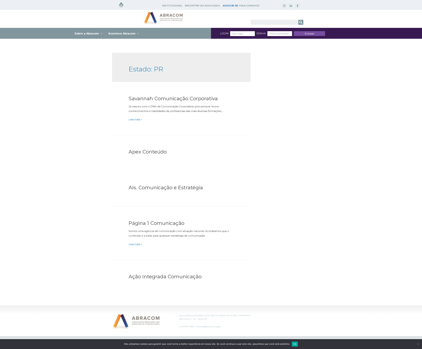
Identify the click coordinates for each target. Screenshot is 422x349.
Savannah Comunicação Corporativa (173, 98)
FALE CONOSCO (249, 5)
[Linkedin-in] (290, 5)
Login (224, 33)
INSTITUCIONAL (172, 5)
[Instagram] (284, 5)
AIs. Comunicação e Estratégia (166, 187)
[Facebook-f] (297, 5)
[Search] (300, 22)
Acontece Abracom (122, 33)
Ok (294, 344)
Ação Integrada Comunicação (165, 276)
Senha (261, 33)
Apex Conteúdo (148, 152)
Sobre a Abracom (87, 33)
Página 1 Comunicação (156, 223)
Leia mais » (135, 119)
